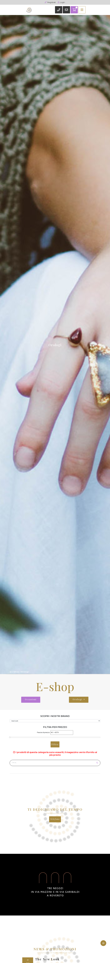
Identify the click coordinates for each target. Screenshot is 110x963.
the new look (47, 959)
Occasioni (30, 699)
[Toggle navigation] (82, 9)
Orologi (25, 672)
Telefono (55, 819)
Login (62, 2)
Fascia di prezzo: (43, 732)
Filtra (55, 744)
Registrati (51, 2)
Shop (16, 672)
